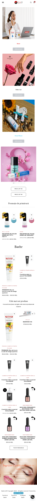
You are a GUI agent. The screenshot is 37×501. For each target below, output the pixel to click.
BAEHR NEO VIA (27, 322)
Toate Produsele (18, 447)
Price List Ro (18, 188)
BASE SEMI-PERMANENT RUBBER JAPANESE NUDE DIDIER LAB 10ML (9, 438)
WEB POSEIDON (18, 493)
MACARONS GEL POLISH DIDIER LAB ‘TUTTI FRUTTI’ (9, 235)
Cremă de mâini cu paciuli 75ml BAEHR (25, 275)
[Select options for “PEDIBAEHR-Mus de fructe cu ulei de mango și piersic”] (13, 259)
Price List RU (18, 194)
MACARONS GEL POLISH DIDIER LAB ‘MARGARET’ (27, 234)
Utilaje (28, 319)
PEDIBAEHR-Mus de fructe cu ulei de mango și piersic (9, 291)
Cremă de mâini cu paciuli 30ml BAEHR (27, 380)
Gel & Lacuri (5, 231)
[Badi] (18, 2)
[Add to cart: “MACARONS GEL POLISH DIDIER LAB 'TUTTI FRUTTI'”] (13, 218)
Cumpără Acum (20, 480)
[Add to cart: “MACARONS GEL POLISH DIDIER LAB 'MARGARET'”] (31, 218)
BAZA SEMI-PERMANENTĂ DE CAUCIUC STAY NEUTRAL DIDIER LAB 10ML (27, 409)
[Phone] (33, 497)
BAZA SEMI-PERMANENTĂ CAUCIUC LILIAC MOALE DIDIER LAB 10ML (27, 438)
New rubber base (27, 405)
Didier (21, 231)
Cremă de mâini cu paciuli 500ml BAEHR (9, 410)
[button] (3, 164)
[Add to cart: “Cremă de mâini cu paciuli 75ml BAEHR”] (31, 259)
